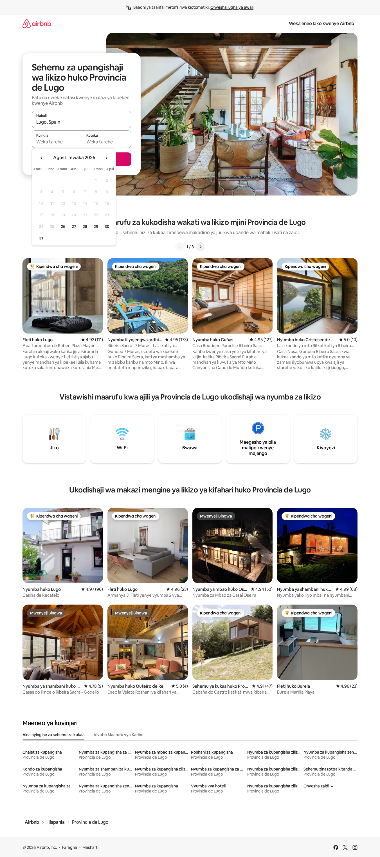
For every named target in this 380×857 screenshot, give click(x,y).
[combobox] (81, 122)
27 (74, 226)
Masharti (90, 847)
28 (85, 226)
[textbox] (56, 141)
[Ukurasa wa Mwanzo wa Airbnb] (37, 23)
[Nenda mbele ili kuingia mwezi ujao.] (106, 157)
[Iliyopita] (179, 246)
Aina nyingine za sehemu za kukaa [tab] (54, 734)
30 (107, 226)
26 (63, 226)
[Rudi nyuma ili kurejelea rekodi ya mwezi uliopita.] (41, 157)
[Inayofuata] (200, 246)
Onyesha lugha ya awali (231, 7)
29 (96, 226)
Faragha (69, 847)
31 (41, 238)
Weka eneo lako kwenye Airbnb (321, 23)
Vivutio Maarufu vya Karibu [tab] (118, 734)
